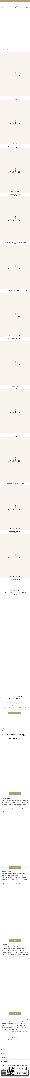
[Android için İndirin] (21, 1068)
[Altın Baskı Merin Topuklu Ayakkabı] (15, 411)
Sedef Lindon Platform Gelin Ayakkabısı (15, 483)
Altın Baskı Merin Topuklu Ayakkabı (15, 435)
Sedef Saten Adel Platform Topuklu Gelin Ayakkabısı (15, 242)
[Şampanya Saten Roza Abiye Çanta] (15, 122)
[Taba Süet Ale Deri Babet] (15, 170)
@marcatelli (15, 1037)
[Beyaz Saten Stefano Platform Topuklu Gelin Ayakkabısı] (15, 267)
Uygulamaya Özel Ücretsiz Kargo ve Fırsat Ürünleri (15, 0)
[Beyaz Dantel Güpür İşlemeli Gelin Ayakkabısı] (15, 363)
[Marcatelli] (15, 4)
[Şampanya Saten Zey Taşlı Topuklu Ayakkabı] (15, 315)
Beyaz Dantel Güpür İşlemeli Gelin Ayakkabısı (15, 386)
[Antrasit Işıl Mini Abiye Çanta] (15, 507)
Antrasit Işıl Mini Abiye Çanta (15, 531)
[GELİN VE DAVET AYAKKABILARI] (15, 38)
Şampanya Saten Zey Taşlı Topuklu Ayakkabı (15, 338)
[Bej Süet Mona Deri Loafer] (15, 556)
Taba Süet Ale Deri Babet (15, 194)
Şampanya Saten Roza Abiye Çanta (15, 146)
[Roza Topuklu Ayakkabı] (15, 74)
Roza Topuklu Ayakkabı (15, 97)
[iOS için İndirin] (21, 1073)
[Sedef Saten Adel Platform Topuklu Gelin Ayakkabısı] (15, 218)
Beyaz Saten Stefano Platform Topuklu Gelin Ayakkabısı (15, 290)
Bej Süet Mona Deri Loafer (15, 579)
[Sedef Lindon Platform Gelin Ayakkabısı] (15, 459)
